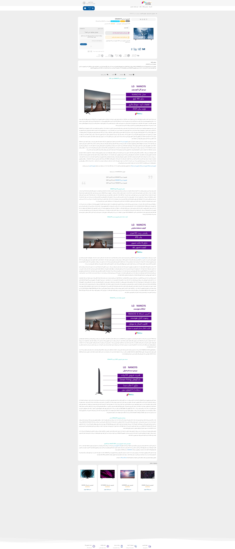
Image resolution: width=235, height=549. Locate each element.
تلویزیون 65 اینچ (143, 13)
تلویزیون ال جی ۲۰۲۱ (124, 141)
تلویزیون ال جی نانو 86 (144, 166)
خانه (156, 13)
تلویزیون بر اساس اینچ (151, 13)
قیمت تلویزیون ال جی (117, 445)
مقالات (140, 7)
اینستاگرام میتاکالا (124, 457)
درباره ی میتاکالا (145, 7)
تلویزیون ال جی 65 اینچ (113, 41)
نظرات (113, 74)
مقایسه (140, 19)
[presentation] (133, 34)
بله (91, 51)
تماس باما (150, 7)
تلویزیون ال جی (119, 23)
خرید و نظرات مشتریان (134, 7)
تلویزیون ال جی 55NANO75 (121, 180)
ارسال (144, 19)
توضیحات (130, 74)
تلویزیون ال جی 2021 (121, 41)
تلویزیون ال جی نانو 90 (135, 166)
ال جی (106, 23)
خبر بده (142, 19)
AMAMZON (129, 450)
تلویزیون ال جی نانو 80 (152, 166)
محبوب (146, 19)
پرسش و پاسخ (103, 74)
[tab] (131, 74)
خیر (88, 51)
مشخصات (121, 74)
